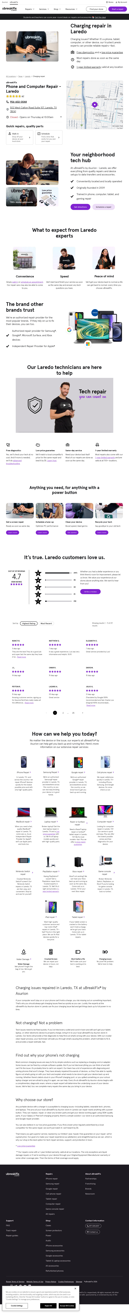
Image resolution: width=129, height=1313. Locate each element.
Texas (20, 76)
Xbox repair (77, 871)
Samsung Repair (50, 772)
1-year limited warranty (89, 67)
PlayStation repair (50, 871)
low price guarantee (112, 52)
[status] (28, 651)
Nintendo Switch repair (23, 872)
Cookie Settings (17, 1306)
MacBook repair (23, 821)
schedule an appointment (32, 282)
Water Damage (23, 959)
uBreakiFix (14, 2)
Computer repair (104, 821)
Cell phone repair (104, 772)
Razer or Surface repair (77, 823)
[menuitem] (30, 9)
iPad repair (50, 917)
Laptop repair (50, 821)
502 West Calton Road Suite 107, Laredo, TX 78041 (33, 109)
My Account (122, 2)
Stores (110, 2)
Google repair (77, 772)
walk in (15, 282)
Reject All (48, 1306)
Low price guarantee (26, 1146)
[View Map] (95, 105)
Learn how (51, 460)
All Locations (11, 76)
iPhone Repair (23, 772)
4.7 (23, 96)
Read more (21, 657)
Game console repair (104, 872)
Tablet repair (77, 917)
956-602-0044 (18, 101)
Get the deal (100, 17)
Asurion (5, 2)
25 (73, 713)
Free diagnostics (85, 52)
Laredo (27, 76)
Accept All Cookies (67, 1306)
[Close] (75, 1288)
